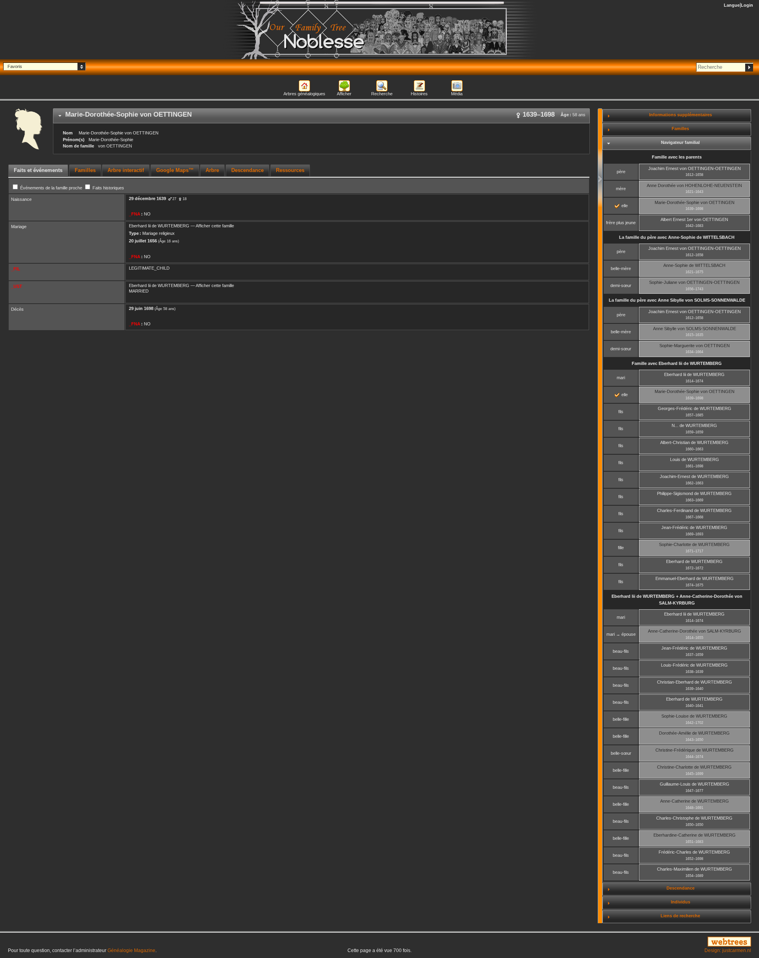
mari (621, 377)
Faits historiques (107, 187)
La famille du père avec (676, 237)
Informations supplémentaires (680, 114)
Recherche (382, 93)
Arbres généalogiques (304, 93)
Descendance (680, 888)
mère (621, 188)
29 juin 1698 (141, 308)
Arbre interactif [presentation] (126, 170)
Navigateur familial (680, 142)
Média (457, 93)
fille (621, 547)
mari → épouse (621, 634)
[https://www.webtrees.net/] (632, 942)
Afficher (344, 93)
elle (624, 205)
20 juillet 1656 (143, 240)
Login (747, 5)
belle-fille (621, 719)
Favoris (15, 66)
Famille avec (677, 363)
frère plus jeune (621, 222)
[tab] (321, 115)
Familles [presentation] (85, 170)
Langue (732, 5)
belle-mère (621, 268)
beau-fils (621, 651)
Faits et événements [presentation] (38, 170)
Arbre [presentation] (212, 170)
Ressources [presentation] (290, 170)
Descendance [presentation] (247, 170)
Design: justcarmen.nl (727, 950)
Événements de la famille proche (51, 187)
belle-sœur (621, 753)
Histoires (419, 93)
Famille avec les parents (677, 157)
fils (620, 411)
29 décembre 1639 (147, 198)
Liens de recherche (680, 915)
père (621, 171)
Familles (680, 128)
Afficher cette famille (215, 225)
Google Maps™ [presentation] (175, 170)
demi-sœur (620, 285)
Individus (680, 901)
